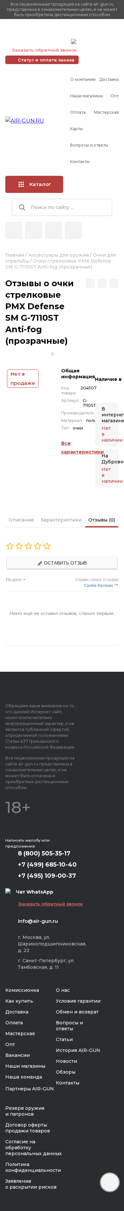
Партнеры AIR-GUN (29, 1089)
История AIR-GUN (78, 1050)
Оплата (78, 112)
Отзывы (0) (101, 520)
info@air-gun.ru (38, 921)
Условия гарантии (78, 1001)
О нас (63, 990)
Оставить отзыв (65, 562)
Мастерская (106, 112)
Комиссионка (22, 990)
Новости (66, 1061)
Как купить (19, 1001)
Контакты (80, 161)
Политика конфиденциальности (33, 1167)
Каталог (40, 184)
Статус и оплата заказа (46, 59)
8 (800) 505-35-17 (44, 853)
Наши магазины (86, 95)
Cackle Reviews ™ (101, 585)
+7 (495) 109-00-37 (36, 41)
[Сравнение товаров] (33, 230)
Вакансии (17, 1055)
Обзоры (65, 1072)
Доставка (109, 79)
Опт (114, 95)
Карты (76, 128)
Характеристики (61, 520)
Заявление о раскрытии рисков (31, 1184)
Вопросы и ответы (89, 145)
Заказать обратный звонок (44, 50)
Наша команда (23, 1077)
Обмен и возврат (77, 1012)
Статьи (64, 1039)
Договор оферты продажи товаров (27, 1128)
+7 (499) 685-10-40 (36, 33)
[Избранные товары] (53, 230)
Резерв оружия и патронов (24, 1111)
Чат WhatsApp (94, 42)
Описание (21, 520)
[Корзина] (73, 230)
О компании (83, 79)
